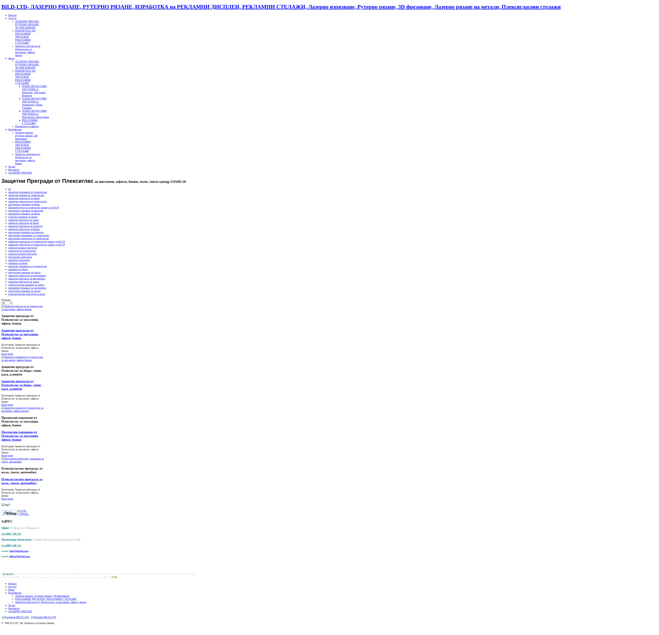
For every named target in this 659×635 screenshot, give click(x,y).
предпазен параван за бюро (24, 204)
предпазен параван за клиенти (26, 232)
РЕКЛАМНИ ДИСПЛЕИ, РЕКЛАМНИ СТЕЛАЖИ (45, 599)
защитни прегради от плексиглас (27, 201)
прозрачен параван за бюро (24, 213)
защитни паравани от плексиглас (27, 192)
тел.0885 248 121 (11, 545)
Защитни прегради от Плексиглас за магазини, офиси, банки (20, 334)
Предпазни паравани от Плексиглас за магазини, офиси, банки (20, 435)
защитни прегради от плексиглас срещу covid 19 (36, 241)
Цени (11, 589)
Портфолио (15, 592)
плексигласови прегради (22, 247)
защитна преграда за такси (23, 281)
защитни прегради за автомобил (27, 275)
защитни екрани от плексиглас (26, 195)
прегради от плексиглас (22, 250)
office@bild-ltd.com (19, 556)
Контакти (13, 608)
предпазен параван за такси (24, 272)
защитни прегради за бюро (24, 198)
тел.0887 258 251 (11, 533)
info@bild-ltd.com (18, 551)
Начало (12, 583)
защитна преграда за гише (23, 219)
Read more (7, 354)
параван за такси (18, 269)
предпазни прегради (20, 257)
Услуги (12, 586)
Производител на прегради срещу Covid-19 (33, 207)
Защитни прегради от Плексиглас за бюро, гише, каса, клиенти (21, 385)
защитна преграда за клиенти (25, 226)
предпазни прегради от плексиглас (28, 238)
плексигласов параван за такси (26, 284)
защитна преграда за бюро (23, 223)
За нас (11, 605)
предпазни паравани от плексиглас (28, 235)
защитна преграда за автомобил (26, 278)
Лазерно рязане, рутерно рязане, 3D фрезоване (42, 595)
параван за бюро (17, 263)
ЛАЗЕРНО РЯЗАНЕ (20, 611)
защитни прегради (19, 260)
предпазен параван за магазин (25, 210)
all (9, 189)
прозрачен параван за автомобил (27, 287)
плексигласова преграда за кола (26, 294)
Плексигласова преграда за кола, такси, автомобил (21, 481)
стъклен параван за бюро (22, 216)
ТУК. (114, 577)
